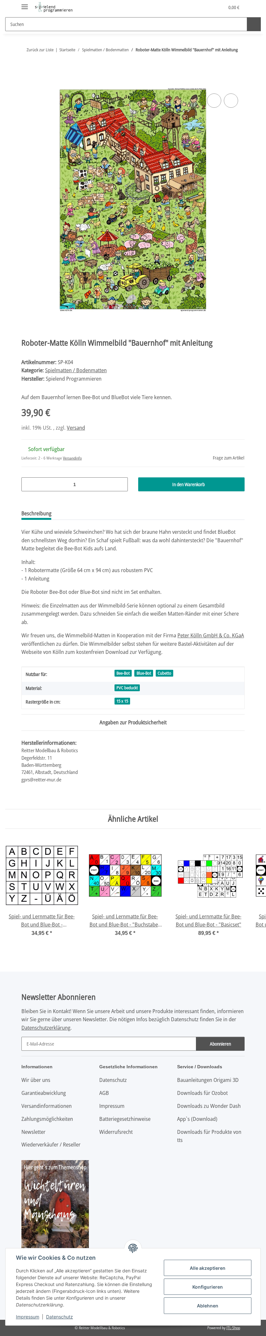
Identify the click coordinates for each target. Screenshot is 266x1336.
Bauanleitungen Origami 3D (208, 1080)
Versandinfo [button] (72, 458)
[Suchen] (254, 24)
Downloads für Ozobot (202, 1093)
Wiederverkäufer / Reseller (50, 1144)
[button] (194, 7)
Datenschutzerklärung (45, 1027)
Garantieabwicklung (43, 1093)
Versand (76, 427)
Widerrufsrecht (116, 1131)
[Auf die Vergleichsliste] (214, 100)
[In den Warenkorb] (26, 84)
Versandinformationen (46, 1105)
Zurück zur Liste (40, 50)
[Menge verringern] (29, 484)
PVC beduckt (127, 688)
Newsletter (33, 1131)
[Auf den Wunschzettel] (231, 100)
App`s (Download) (197, 1118)
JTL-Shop (233, 1327)
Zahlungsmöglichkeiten (47, 1118)
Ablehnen (207, 1305)
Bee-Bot (123, 673)
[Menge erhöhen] (120, 484)
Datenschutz (59, 1316)
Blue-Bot (144, 673)
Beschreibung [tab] (36, 513)
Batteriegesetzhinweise (125, 1118)
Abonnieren (220, 1044)
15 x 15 (122, 701)
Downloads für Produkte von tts (209, 1136)
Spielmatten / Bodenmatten (76, 370)
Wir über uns (35, 1080)
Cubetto (164, 673)
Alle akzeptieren (207, 1268)
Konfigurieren (207, 1287)
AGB (104, 1093)
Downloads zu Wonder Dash (209, 1105)
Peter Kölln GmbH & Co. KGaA (210, 635)
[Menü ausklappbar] (24, 4)
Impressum (27, 1316)
